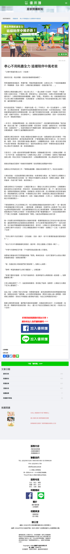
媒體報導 (6, 393)
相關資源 (35, 511)
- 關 (35, 505)
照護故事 (15, 18)
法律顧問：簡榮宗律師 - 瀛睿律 (35, 549)
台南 (35, 486)
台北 (30, 482)
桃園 (30, 484)
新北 (35, 482)
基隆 (39, 482)
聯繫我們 (35, 457)
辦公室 (35, 522)
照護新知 (6, 378)
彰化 (30, 486)
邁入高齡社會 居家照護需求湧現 (40, 418)
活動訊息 (6, 388)
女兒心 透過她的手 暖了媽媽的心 (40, 413)
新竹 (35, 484)
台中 (39, 484)
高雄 (39, 486)
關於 (35, 502)
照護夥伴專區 (7, 398)
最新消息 (6, 374)
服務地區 (35, 479)
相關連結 (35, 490)
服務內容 (35, 446)
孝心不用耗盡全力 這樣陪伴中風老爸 (30, 18)
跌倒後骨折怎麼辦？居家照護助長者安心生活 (43, 423)
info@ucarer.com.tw (34, 466)
